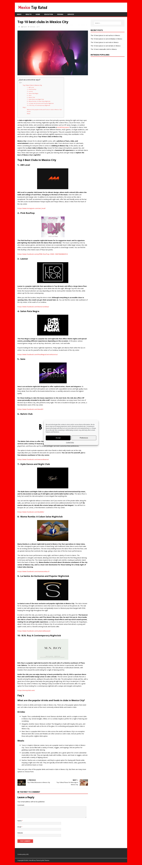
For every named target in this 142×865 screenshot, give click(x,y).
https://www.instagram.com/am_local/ (31, 208)
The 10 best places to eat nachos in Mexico (105, 35)
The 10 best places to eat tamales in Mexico (105, 46)
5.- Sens (29, 95)
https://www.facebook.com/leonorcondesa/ (33, 307)
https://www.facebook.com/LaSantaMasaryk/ (34, 631)
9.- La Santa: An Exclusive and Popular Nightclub (40, 103)
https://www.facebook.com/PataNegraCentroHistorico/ (37, 354)
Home (38, 14)
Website (20, 833)
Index (19, 14)
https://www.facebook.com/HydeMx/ (30, 512)
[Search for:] (107, 23)
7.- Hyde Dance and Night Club (35, 99)
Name (19, 821)
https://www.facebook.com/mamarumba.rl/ (33, 571)
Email (19, 827)
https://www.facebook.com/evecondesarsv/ (33, 459)
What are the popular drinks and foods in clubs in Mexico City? (44, 109)
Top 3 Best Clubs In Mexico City (32, 85)
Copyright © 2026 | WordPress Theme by (29, 860)
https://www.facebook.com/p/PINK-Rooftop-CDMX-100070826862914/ (42, 254)
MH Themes (45, 860)
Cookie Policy (70, 442)
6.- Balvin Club (31, 97)
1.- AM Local (30, 87)
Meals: (28, 113)
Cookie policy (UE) (22, 854)
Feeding (60, 14)
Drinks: (29, 111)
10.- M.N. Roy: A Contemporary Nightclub (38, 105)
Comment (20, 805)
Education (48, 14)
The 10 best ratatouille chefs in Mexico (104, 49)
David (25, 27)
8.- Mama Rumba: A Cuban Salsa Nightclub (38, 101)
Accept (58, 438)
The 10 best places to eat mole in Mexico (105, 42)
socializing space (63, 127)
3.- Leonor (30, 91)
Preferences (84, 438)
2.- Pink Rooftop (31, 89)
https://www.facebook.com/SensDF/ (30, 409)
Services (70, 14)
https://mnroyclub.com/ (26, 690)
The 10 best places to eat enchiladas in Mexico (106, 39)
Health (28, 14)
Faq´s (24, 107)
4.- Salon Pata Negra (32, 93)
